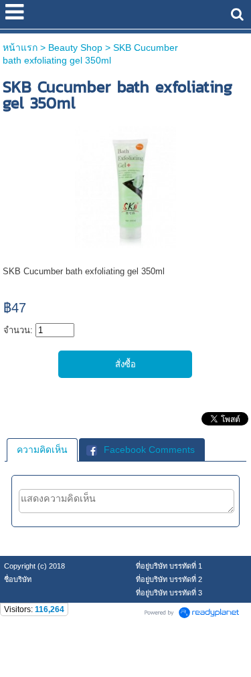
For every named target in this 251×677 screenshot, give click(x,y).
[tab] (42, 449)
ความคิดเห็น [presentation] (42, 449)
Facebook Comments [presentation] (149, 449)
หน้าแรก (20, 47)
